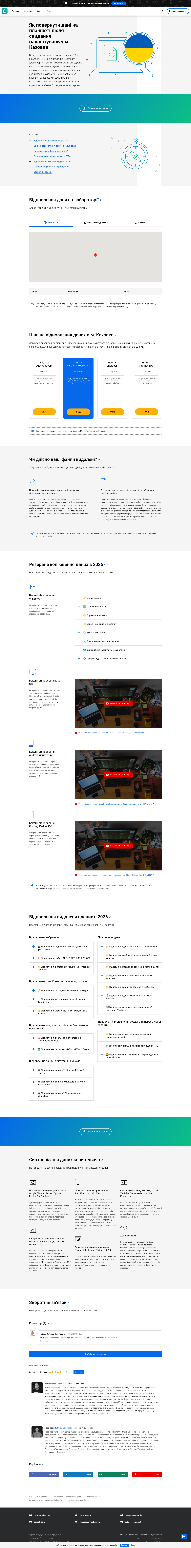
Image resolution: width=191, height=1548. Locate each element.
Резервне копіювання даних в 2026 (52, 156)
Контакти (28, 11)
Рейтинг (43, 1372)
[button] (95, 255)
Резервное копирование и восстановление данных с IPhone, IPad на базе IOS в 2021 (115, 875)
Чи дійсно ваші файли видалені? (51, 151)
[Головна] (5, 11)
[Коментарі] (47, 1323)
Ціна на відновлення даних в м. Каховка (55, 145)
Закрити (124, 1545)
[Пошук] (163, 11)
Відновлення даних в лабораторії (51, 140)
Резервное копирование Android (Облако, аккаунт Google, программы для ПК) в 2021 (115, 804)
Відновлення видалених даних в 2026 (53, 161)
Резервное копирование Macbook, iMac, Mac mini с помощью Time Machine (111, 733)
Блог (38, 11)
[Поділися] (42, 1464)
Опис (44, 412)
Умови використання (129, 1535)
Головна (15, 11)
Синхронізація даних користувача (51, 166)
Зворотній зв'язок (43, 172)
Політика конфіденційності (151, 1535)
